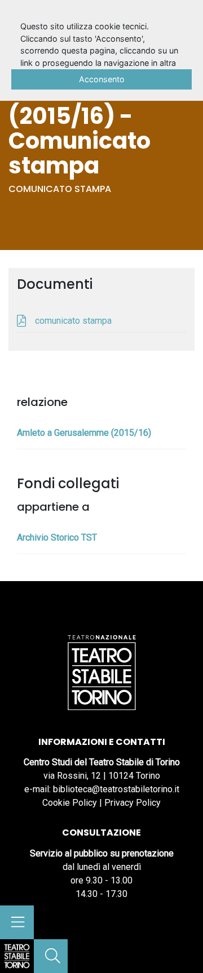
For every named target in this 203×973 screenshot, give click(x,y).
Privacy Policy (132, 802)
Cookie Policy (69, 802)
